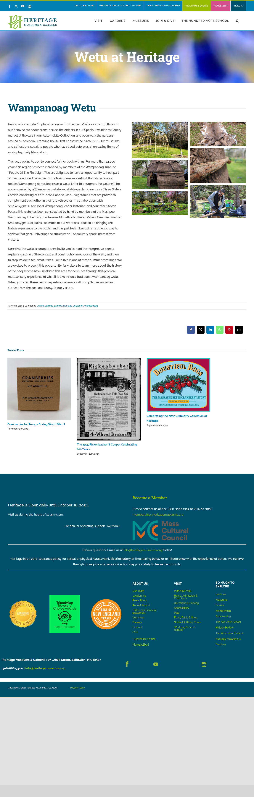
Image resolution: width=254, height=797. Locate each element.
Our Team (138, 590)
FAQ (135, 632)
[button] (237, 20)
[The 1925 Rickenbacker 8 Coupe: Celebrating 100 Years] (109, 399)
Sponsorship (223, 616)
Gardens (221, 594)
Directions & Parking (186, 603)
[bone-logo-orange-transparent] (106, 600)
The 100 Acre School (228, 622)
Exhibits (58, 305)
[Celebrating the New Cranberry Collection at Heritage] (178, 385)
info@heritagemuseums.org (143, 550)
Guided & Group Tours (187, 622)
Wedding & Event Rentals (184, 628)
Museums (221, 599)
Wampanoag (91, 305)
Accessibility (181, 607)
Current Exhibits (45, 305)
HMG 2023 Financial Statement (145, 611)
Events (220, 605)
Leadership (139, 595)
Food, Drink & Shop (185, 617)
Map (176, 612)
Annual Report (142, 605)
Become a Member (150, 497)
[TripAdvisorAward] (64, 596)
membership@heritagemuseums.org (158, 514)
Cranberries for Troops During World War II (36, 424)
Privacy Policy (77, 687)
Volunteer (138, 617)
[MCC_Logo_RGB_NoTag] (160, 522)
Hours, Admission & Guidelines (185, 597)
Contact (137, 627)
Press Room (140, 600)
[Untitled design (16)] (23, 600)
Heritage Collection (73, 305)
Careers (137, 622)
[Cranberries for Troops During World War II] (39, 389)
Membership (223, 610)
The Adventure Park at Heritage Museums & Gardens (229, 639)
